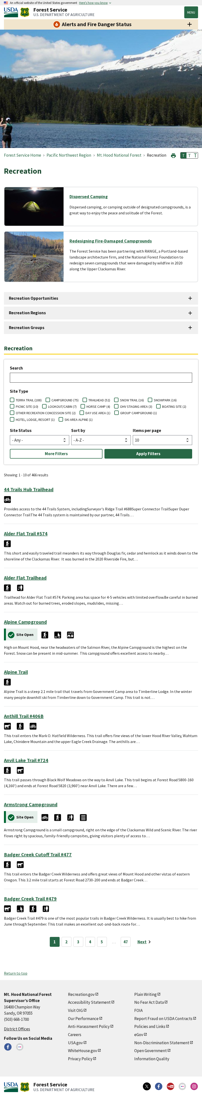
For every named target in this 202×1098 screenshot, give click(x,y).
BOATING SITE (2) (174, 406)
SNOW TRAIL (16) (132, 400)
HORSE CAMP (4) (98, 406)
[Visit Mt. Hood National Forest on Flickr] (20, 1047)
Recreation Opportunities (33, 298)
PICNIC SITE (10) (27, 406)
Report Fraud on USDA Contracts (163, 1018)
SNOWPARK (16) (165, 400)
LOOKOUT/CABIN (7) (62, 406)
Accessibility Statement (89, 1002)
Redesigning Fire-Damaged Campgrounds (110, 241)
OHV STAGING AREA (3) (136, 406)
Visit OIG (75, 1010)
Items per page (147, 430)
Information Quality (151, 1058)
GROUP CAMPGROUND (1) (138, 413)
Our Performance (83, 1018)
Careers (74, 1034)
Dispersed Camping (88, 196)
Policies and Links (149, 1026)
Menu (191, 12)
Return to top (15, 973)
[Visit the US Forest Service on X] (147, 1086)
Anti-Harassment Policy (89, 1026)
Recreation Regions (27, 313)
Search (16, 368)
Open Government (150, 1050)
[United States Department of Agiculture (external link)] (12, 12)
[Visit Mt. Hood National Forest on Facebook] (8, 1047)
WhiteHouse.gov (82, 1050)
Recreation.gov (81, 994)
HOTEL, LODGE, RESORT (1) (35, 419)
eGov (138, 1034)
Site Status (21, 430)
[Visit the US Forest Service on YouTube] (170, 1086)
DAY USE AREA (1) (97, 413)
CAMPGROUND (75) (65, 400)
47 (125, 942)
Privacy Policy (80, 1058)
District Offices (17, 1029)
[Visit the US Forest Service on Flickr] (182, 1086)
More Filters (56, 453)
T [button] (183, 155)
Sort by (78, 430)
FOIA (138, 1010)
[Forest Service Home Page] (24, 12)
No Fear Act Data (149, 1002)
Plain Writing (145, 994)
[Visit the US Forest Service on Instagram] (194, 1086)
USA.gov (75, 1042)
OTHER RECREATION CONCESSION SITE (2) (46, 413)
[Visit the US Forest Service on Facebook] (159, 1086)
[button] (173, 155)
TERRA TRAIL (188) (29, 400)
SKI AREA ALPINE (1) (79, 419)
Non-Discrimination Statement (161, 1042)
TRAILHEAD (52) (99, 400)
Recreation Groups (26, 327)
